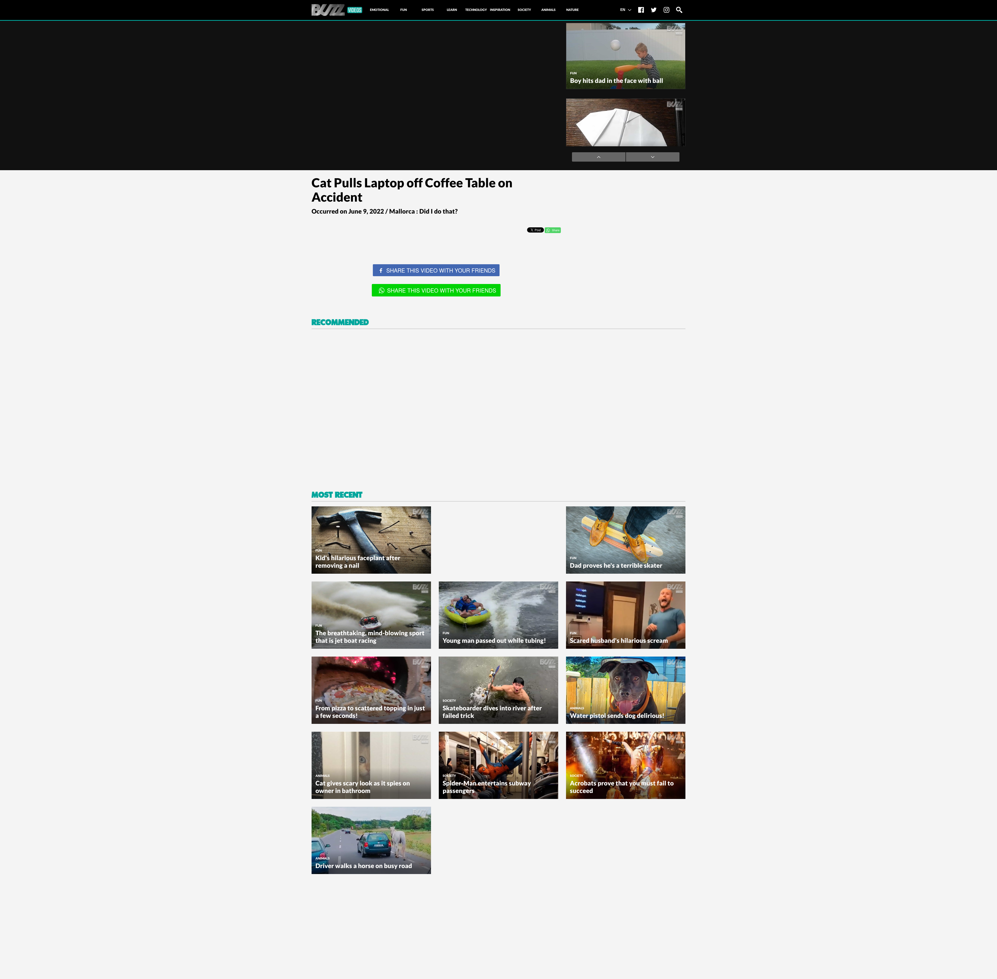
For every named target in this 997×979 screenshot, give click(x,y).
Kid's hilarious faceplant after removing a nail (357, 561)
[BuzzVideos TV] (337, 10)
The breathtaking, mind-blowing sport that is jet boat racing (370, 636)
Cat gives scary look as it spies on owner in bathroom (362, 786)
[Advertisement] (623, 208)
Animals (577, 708)
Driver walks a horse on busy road (363, 865)
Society (449, 701)
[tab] (379, 10)
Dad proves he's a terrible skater (616, 565)
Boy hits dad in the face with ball (616, 80)
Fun (573, 73)
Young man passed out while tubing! (494, 640)
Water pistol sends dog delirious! (617, 715)
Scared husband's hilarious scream (619, 640)
